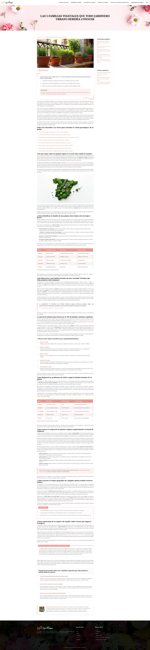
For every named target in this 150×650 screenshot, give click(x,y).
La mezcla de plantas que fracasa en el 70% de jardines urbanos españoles (54, 140)
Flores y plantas (63, 2)
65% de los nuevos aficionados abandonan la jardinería (77, 162)
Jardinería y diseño (76, 2)
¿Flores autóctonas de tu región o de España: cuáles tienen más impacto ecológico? (56, 150)
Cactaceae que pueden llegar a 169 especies (76, 535)
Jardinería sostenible (137, 2)
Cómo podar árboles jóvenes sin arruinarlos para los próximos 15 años (103, 43)
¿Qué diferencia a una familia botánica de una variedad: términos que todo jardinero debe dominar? (59, 137)
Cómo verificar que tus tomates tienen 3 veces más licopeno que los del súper (104, 61)
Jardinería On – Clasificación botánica (56, 308)
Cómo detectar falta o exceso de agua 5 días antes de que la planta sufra (103, 51)
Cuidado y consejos (103, 2)
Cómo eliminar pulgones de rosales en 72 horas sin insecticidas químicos (104, 74)
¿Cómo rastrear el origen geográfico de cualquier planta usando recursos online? (55, 148)
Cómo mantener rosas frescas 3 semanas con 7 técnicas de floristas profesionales (104, 56)
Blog (147, 2)
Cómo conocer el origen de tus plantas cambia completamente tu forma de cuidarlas (56, 145)
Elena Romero (53, 607)
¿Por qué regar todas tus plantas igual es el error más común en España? (53, 132)
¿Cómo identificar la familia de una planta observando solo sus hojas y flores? (54, 134)
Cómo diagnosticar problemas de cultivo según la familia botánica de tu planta (55, 142)
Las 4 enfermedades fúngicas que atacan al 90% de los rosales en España (103, 79)
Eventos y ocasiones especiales (120, 2)
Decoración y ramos (89, 2)
